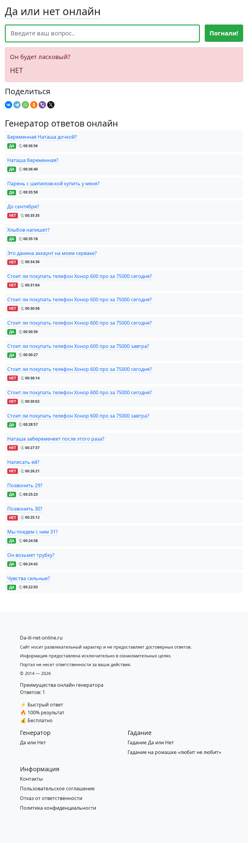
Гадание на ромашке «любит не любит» (174, 752)
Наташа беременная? (32, 160)
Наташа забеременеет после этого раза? (55, 438)
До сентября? (23, 206)
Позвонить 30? (24, 508)
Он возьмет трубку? (30, 555)
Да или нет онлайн (53, 11)
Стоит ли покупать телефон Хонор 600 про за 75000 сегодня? (79, 276)
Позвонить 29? (24, 485)
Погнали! (224, 33)
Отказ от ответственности (51, 798)
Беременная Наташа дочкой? (42, 137)
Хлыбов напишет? (28, 229)
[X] (50, 104)
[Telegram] (17, 104)
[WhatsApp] (25, 104)
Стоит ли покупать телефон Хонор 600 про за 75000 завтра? (78, 346)
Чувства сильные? (28, 578)
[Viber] (42, 104)
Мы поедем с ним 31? (32, 531)
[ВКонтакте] (8, 104)
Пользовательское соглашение (57, 788)
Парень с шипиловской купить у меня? (53, 183)
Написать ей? (23, 462)
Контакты (31, 778)
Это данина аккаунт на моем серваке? (52, 253)
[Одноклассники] (34, 104)
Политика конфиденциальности (58, 808)
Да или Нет (33, 742)
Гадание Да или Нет (151, 742)
